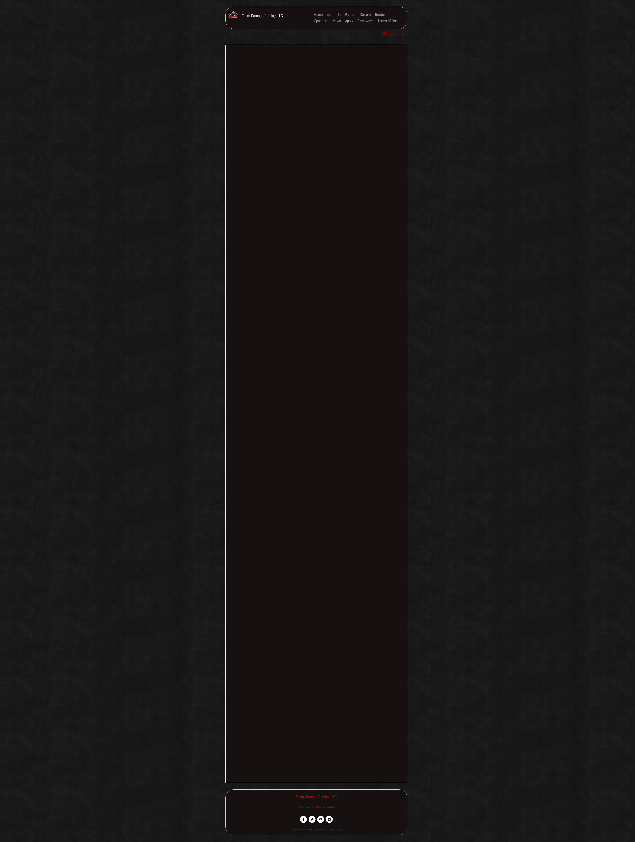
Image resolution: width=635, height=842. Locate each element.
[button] (403, 34)
